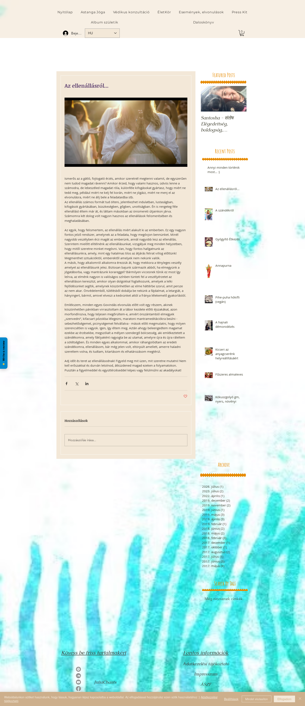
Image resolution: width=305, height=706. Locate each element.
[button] (241, 33)
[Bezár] (300, 699)
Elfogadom (284, 699)
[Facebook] (78, 688)
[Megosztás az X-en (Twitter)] (77, 384)
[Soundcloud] (78, 675)
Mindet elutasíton (256, 699)
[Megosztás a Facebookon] (66, 384)
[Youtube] (78, 682)
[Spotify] (78, 669)
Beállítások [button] (231, 699)
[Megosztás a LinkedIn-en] (87, 384)
